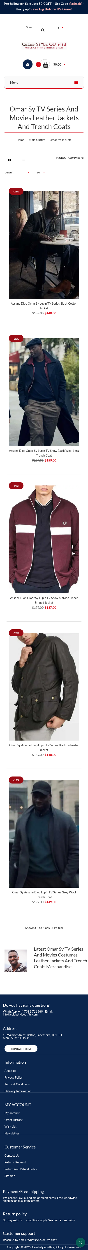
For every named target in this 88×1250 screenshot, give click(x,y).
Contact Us (12, 1155)
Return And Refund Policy (21, 1169)
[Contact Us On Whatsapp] (80, 1242)
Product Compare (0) (69, 157)
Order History (14, 1120)
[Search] (43, 30)
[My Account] (28, 64)
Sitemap (10, 1176)
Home (20, 140)
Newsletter (12, 1133)
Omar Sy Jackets (61, 140)
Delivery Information (18, 1091)
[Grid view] (9, 160)
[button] (53, 64)
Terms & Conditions (17, 1084)
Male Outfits (37, 140)
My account (12, 1113)
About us (10, 1070)
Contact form (21, 1048)
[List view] (23, 160)
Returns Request (15, 1162)
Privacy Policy (14, 1077)
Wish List (10, 1126)
